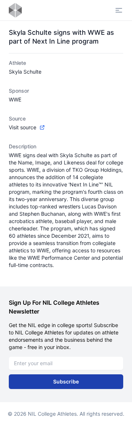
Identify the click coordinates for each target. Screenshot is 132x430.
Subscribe (66, 381)
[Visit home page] (15, 10)
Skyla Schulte (25, 71)
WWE (15, 99)
